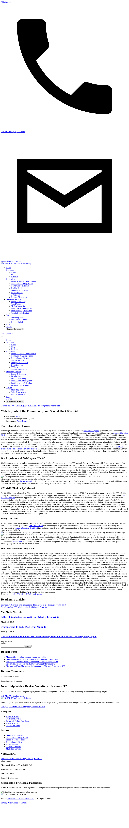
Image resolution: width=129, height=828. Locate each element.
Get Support (7, 333)
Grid (23, 594)
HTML (29, 594)
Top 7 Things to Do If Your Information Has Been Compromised (32, 661)
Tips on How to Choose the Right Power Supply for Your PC (30, 664)
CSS (18, 594)
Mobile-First (18, 541)
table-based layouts (91, 431)
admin (17, 416)
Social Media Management (21, 308)
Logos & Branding (18, 302)
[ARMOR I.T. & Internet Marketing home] (16, 263)
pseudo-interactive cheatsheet (26, 528)
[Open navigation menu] (2, 336)
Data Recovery (17, 293)
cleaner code (11, 594)
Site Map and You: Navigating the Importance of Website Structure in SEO (36, 666)
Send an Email (18, 696)
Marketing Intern (17, 317)
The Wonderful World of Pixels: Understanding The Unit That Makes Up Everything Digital (48, 636)
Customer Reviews (13, 719)
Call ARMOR (7, 696)
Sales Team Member (19, 320)
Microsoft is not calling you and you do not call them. (27, 657)
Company (10, 270)
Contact (9, 326)
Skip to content (7, 2)
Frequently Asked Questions (17, 721)
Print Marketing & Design (21, 311)
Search (3, 644)
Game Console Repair (20, 286)
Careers (9, 315)
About (13, 272)
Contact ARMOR (8, 406)
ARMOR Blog (12, 723)
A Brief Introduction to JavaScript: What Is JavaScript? (30, 617)
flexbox (34, 449)
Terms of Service (20, 803)
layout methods (26, 481)
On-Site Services (17, 288)
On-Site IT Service (13, 747)
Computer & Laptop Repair (22, 283)
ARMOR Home (12, 716)
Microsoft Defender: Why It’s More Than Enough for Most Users (32, 659)
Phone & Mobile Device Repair (23, 281)
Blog (8, 324)
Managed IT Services (19, 290)
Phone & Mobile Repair (15, 740)
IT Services (10, 279)
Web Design (16, 304)
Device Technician (18, 322)
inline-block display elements (18, 449)
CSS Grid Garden (36, 526)
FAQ (13, 274)
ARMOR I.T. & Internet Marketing (21, 798)
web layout (37, 594)
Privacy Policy (7, 803)
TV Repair (15, 295)
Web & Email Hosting (20, 313)
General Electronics (19, 297)
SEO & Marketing (18, 306)
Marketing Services (13, 299)
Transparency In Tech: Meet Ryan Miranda (23, 627)
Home (8, 268)
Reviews (14, 277)
